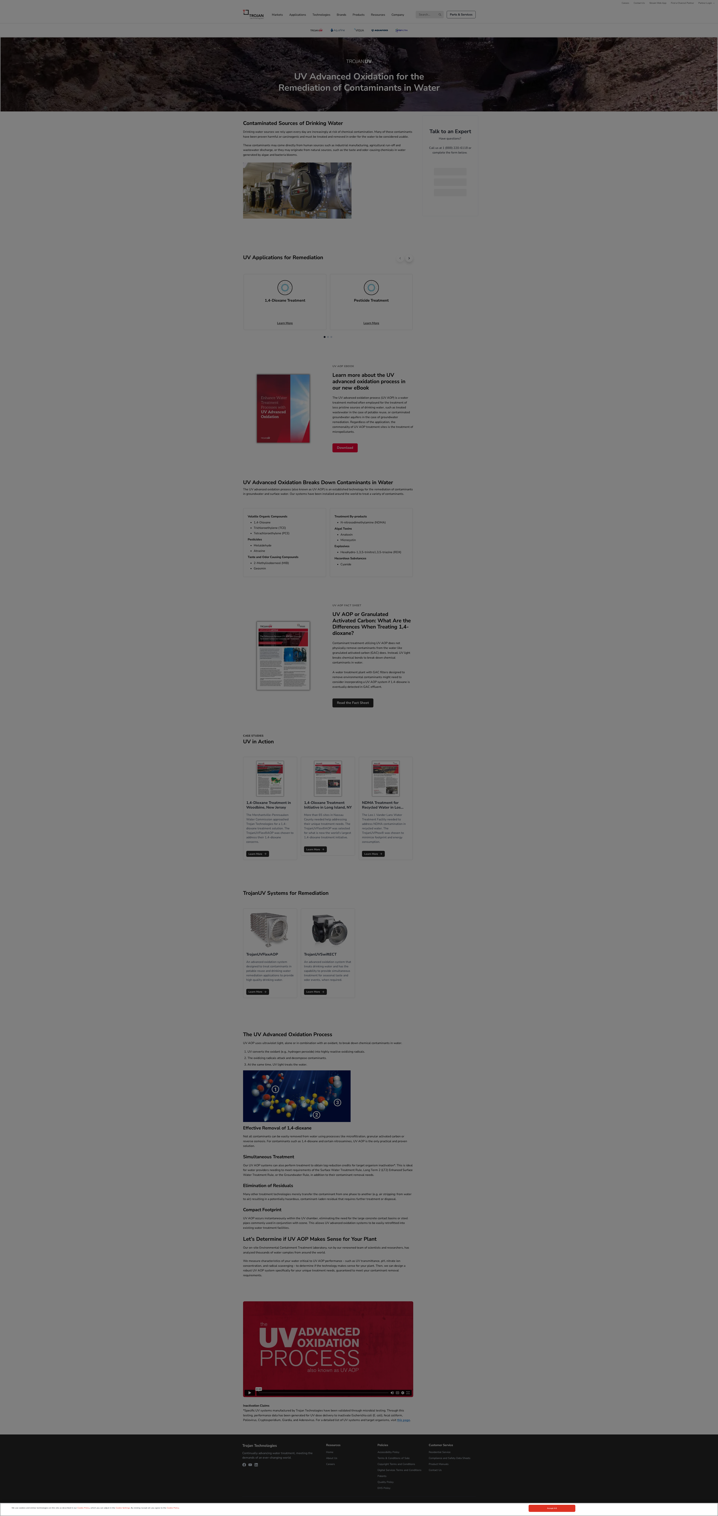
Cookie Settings (123, 1508)
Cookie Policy (83, 1508)
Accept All (552, 1508)
